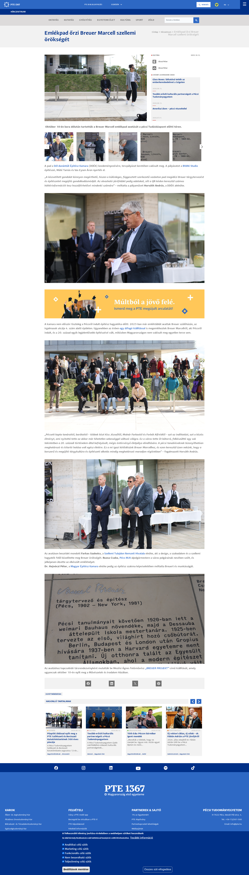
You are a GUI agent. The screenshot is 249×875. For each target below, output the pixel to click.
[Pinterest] (159, 683)
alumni (90, 754)
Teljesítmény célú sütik (78, 862)
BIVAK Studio (190, 166)
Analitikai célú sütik (76, 845)
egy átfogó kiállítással (132, 328)
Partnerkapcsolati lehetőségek (145, 824)
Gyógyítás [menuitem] (85, 20)
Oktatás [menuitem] (54, 20)
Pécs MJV (125, 558)
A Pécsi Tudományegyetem (59, 746)
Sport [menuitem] (139, 20)
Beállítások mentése (76, 869)
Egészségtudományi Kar (16, 829)
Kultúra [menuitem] (125, 20)
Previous (47, 146)
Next (202, 146)
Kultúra (156, 55)
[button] (117, 4)
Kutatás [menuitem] (69, 20)
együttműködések (54, 694)
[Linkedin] (112, 683)
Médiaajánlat (137, 829)
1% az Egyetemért (140, 815)
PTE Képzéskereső (76, 824)
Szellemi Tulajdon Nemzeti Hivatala (124, 553)
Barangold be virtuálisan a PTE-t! (83, 820)
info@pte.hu (236, 824)
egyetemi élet (99, 754)
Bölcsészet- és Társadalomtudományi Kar (23, 824)
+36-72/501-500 (234, 820)
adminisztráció (173, 754)
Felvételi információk (77, 829)
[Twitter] (135, 683)
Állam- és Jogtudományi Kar (17, 815)
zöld (144, 754)
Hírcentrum (18, 12)
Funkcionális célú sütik (78, 853)
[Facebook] (88, 683)
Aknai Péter (163, 61)
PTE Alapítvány (138, 820)
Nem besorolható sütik (78, 857)
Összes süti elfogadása (157, 869)
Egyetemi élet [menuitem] (106, 20)
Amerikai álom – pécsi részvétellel (170, 109)
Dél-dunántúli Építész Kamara (71, 166)
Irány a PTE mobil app (78, 815)
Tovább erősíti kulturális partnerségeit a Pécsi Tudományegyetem (100, 736)
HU (225, 5)
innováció (66, 754)
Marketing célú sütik (77, 849)
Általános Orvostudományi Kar (18, 820)
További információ (141, 838)
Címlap (155, 32)
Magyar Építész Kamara (84, 566)
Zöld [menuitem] (151, 20)
